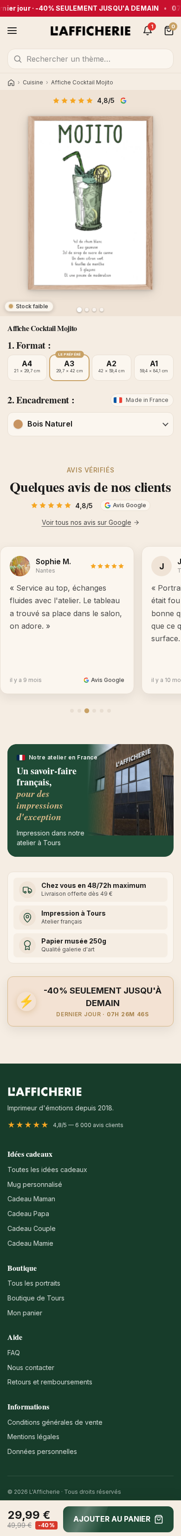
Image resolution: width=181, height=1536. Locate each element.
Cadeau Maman (31, 1199)
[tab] (72, 711)
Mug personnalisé (34, 1184)
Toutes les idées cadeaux (47, 1169)
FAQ (13, 1353)
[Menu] (12, 30)
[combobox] (90, 59)
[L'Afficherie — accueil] (90, 31)
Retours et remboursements (49, 1382)
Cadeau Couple (31, 1228)
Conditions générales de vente (55, 1422)
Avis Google (124, 100)
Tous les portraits (33, 1283)
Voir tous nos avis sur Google (86, 522)
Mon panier (24, 1313)
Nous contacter (30, 1367)
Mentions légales (33, 1436)
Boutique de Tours (36, 1298)
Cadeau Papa (28, 1213)
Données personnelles (42, 1451)
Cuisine (33, 82)
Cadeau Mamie (30, 1243)
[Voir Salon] (101, 310)
